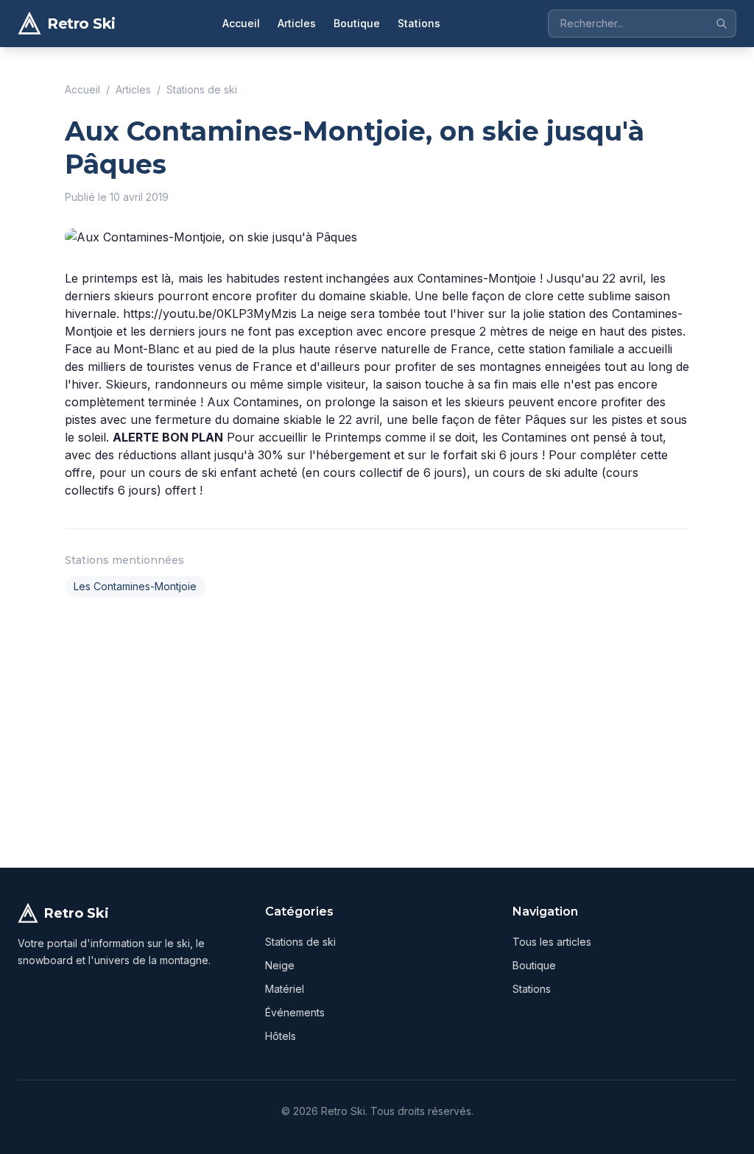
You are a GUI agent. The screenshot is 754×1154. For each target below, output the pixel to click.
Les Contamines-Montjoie (135, 586)
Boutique (357, 23)
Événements (295, 1012)
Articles (297, 23)
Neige (280, 965)
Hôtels (280, 1036)
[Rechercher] (721, 23)
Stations (419, 23)
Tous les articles (551, 941)
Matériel (284, 989)
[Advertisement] (377, 729)
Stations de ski (201, 89)
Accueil (241, 23)
